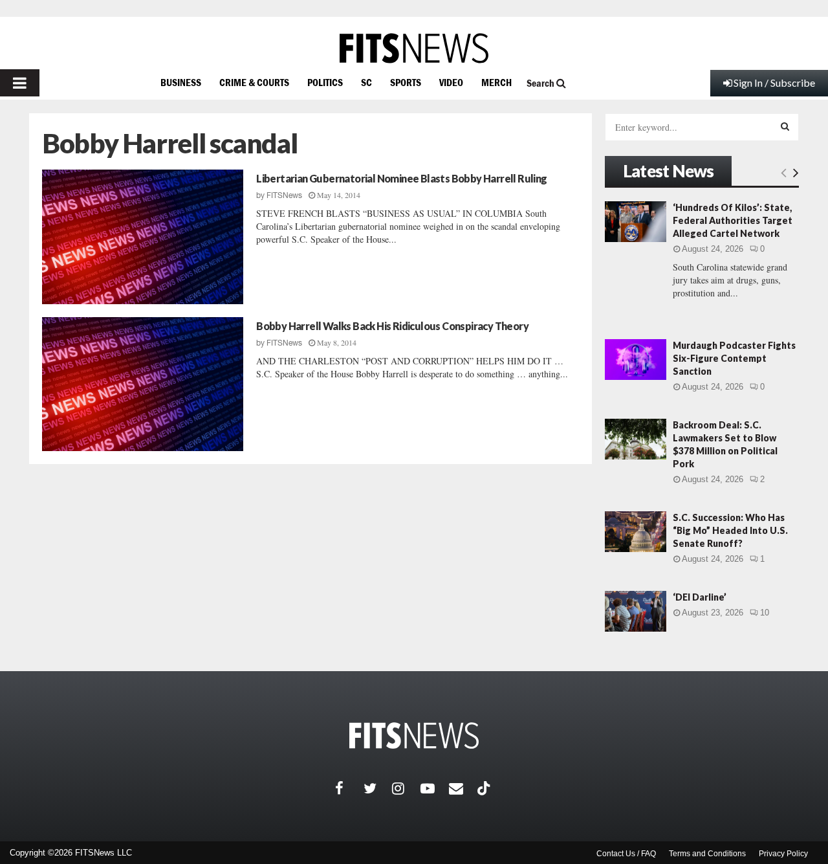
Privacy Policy (783, 853)
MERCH (496, 82)
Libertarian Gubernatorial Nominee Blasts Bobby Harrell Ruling (401, 178)
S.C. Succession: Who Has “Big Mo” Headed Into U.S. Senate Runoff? (730, 530)
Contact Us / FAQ (626, 853)
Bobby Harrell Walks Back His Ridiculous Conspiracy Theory (392, 326)
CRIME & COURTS (254, 82)
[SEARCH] (785, 126)
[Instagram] (406, 788)
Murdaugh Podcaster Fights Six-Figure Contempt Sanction (734, 358)
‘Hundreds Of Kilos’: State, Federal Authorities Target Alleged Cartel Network (732, 220)
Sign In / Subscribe (774, 82)
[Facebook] (349, 788)
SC (366, 82)
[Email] (463, 788)
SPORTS (405, 82)
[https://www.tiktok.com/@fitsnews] (485, 788)
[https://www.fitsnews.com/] (414, 48)
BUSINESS (180, 82)
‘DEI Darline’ (699, 597)
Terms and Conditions (707, 853)
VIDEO (451, 82)
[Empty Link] (784, 172)
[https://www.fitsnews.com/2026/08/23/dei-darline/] (635, 611)
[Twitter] (378, 788)
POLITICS (325, 82)
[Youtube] (434, 788)
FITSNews (284, 195)
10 (764, 612)
